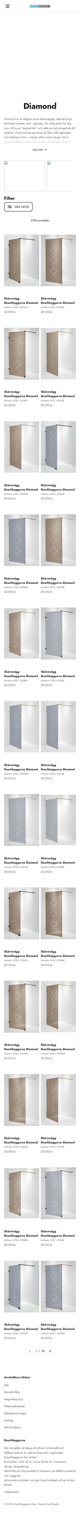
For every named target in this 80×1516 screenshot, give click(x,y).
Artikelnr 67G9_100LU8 (52, 1146)
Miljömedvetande (14, 1406)
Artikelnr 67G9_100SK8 (15, 1053)
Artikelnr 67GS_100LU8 (52, 773)
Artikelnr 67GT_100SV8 (15, 307)
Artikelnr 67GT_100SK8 (15, 400)
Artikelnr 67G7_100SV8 (16, 1333)
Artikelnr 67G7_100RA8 (52, 1333)
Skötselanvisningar (15, 1413)
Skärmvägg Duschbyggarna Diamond (21, 300)
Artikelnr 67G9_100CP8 (16, 1146)
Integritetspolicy (13, 1399)
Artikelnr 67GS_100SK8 (52, 680)
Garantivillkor (12, 1392)
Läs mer (38, 149)
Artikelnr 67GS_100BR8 (52, 867)
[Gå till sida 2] (50, 1351)
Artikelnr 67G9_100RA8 (52, 960)
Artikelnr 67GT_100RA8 (52, 307)
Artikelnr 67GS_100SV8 (52, 494)
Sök (6, 1385)
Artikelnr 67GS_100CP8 (16, 867)
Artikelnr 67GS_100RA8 (16, 587)
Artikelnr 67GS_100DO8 (16, 773)
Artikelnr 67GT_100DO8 (16, 494)
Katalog (8, 1420)
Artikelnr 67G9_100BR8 (15, 1240)
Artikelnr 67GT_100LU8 (52, 400)
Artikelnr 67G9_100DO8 (53, 1053)
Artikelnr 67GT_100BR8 (15, 680)
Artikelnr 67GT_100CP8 (52, 587)
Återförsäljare (12, 1427)
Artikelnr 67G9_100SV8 (16, 960)
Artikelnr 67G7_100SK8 (52, 1240)
